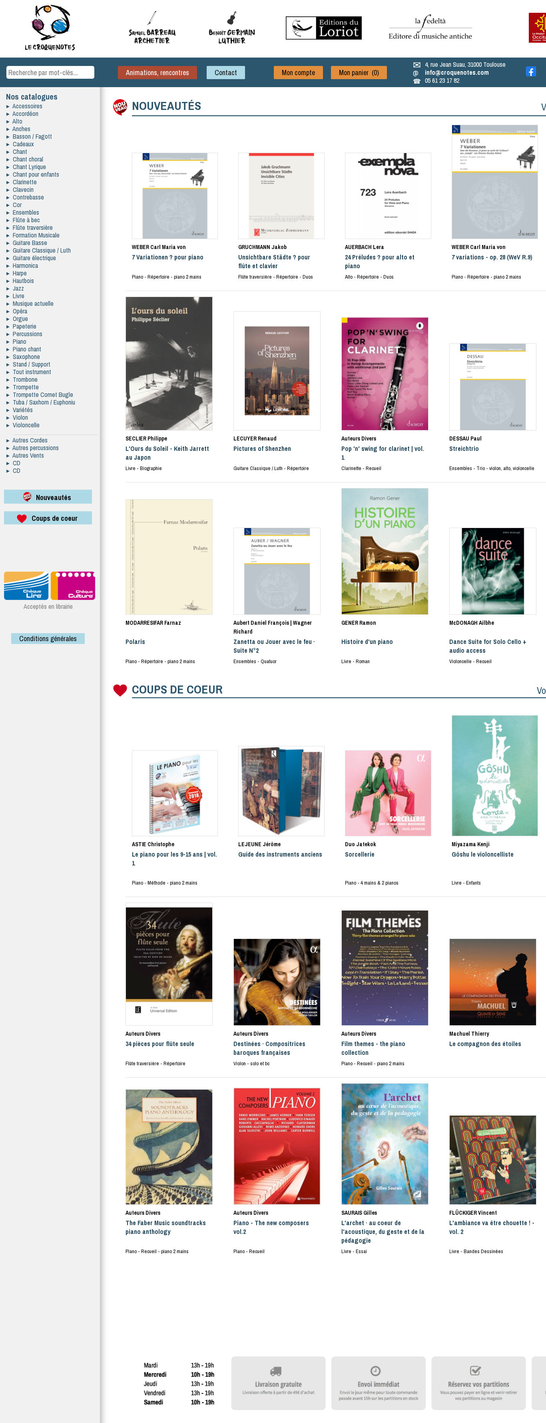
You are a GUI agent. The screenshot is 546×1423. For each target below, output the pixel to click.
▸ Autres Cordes (27, 440)
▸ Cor (14, 204)
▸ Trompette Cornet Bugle (39, 394)
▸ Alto (14, 121)
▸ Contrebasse (25, 197)
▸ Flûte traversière (29, 227)
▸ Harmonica (22, 265)
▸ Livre (15, 295)
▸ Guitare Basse (26, 242)
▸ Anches (18, 128)
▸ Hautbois (20, 280)
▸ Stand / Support (28, 364)
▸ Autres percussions (32, 447)
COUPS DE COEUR (177, 689)
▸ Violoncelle (23, 425)
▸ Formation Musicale (33, 235)
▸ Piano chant (23, 349)
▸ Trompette (22, 387)
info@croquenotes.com (457, 72)
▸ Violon (17, 417)
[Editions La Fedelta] (432, 45)
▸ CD (13, 462)
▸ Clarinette (21, 181)
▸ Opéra (16, 311)
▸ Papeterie (21, 326)
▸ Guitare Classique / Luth (38, 250)
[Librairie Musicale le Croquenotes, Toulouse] (324, 37)
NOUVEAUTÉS (166, 106)
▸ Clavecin (20, 189)
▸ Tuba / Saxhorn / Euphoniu (40, 402)
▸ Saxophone (23, 356)
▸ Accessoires (24, 106)
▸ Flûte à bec (23, 219)
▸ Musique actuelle (30, 303)
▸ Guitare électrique (31, 257)
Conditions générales (48, 639)
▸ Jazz (15, 288)
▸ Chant (16, 151)
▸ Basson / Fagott (29, 136)
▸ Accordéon (22, 113)
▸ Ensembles (22, 212)
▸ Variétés (19, 409)
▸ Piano (16, 341)
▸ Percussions (24, 333)
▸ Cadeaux (20, 144)
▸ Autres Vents (25, 455)
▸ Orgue (17, 318)
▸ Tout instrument (28, 371)
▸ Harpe (16, 273)
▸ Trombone (22, 379)
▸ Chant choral (24, 159)
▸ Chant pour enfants (32, 174)
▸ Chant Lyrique (26, 166)
